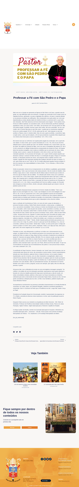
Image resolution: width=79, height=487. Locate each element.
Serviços (54, 24)
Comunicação (27, 24)
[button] (14, 332)
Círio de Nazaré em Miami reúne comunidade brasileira (25, 385)
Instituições (37, 24)
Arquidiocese (18, 24)
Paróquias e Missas (46, 24)
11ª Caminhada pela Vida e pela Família (54, 384)
